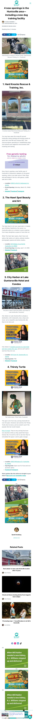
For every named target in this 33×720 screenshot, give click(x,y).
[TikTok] (21, 643)
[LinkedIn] (18, 643)
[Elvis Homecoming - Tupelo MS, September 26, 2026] (16, 69)
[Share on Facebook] (4, 34)
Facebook (14, 191)
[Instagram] (15, 643)
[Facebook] (12, 643)
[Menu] (30, 3)
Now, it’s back (6, 430)
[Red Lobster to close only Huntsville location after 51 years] (16, 558)
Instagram (21, 191)
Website (7, 191)
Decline (20, 717)
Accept (13, 717)
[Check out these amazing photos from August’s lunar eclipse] (16, 584)
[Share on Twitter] (14, 34)
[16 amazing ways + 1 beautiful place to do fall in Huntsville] (16, 610)
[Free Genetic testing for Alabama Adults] (16, 159)
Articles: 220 (16, 537)
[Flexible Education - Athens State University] (16, 334)
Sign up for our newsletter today (16, 475)
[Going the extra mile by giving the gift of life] (16, 262)
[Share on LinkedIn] (9, 34)
